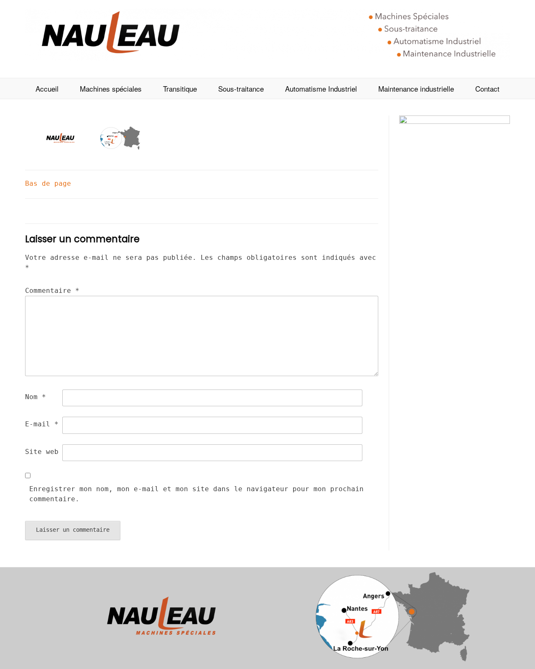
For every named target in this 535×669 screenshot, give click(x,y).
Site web (42, 452)
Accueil (47, 88)
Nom (35, 397)
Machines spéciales (111, 88)
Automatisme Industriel (321, 88)
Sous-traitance (241, 88)
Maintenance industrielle (416, 88)
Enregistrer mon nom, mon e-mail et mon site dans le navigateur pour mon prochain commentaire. (196, 494)
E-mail (42, 424)
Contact (487, 88)
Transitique (180, 88)
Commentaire (52, 291)
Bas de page (48, 183)
